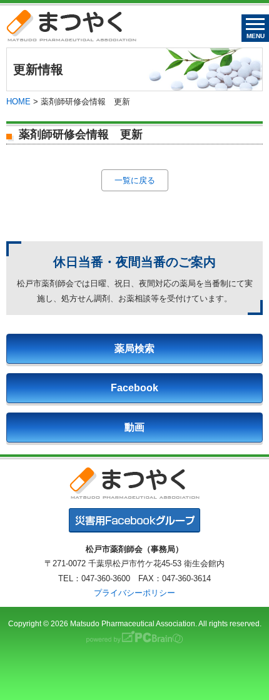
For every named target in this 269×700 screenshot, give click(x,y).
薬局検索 (134, 348)
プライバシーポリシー (134, 593)
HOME (18, 101)
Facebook (134, 387)
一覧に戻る (134, 180)
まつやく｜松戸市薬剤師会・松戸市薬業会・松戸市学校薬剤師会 (71, 25)
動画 (134, 427)
